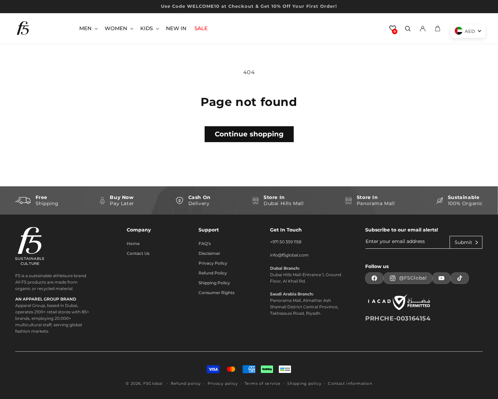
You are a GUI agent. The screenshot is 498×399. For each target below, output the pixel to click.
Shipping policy (304, 383)
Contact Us (138, 253)
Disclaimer (209, 253)
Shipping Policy (214, 282)
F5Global (153, 383)
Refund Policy (213, 272)
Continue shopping (249, 134)
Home (133, 243)
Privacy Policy (213, 263)
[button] (88, 28)
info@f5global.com (289, 255)
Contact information (350, 383)
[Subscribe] (466, 242)
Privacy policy (223, 383)
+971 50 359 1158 (286, 241)
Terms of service (263, 383)
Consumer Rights (216, 292)
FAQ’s (205, 243)
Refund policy (186, 383)
